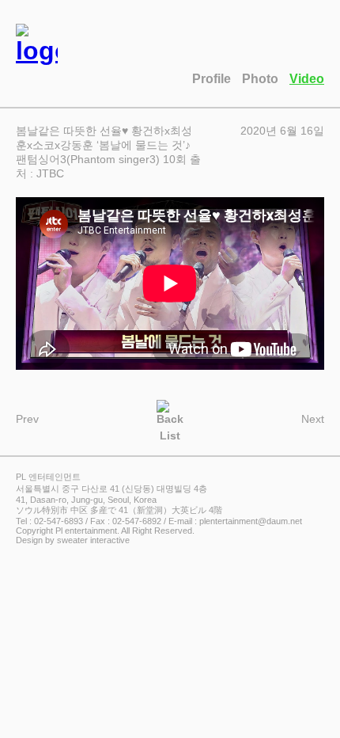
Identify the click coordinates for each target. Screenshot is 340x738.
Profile (211, 79)
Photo (260, 79)
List (170, 434)
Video (306, 79)
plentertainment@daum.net (250, 521)
